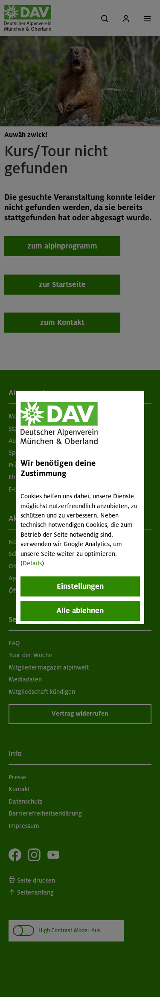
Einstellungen (80, 586)
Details (32, 563)
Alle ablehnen (80, 610)
